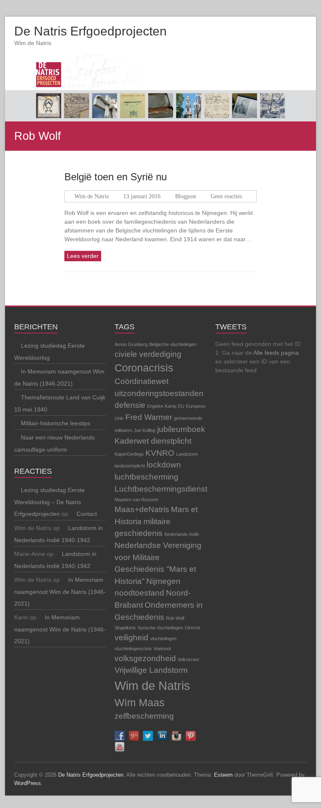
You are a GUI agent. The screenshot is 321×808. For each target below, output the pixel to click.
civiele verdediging (148, 354)
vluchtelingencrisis (133, 648)
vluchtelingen (163, 638)
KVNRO (159, 453)
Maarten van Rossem (136, 499)
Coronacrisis (144, 368)
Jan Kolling (144, 430)
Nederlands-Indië (181, 534)
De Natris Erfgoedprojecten (90, 31)
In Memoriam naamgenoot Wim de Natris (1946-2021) (60, 591)
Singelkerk (125, 627)
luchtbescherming (146, 476)
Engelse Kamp (161, 406)
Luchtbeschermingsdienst (161, 489)
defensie (130, 405)
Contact (86, 513)
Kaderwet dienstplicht (153, 441)
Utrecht (192, 627)
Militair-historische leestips (55, 423)
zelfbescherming (144, 716)
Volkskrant (188, 659)
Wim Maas (140, 702)
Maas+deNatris (142, 509)
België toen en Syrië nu (115, 176)
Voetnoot (162, 648)
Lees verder (83, 255)
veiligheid (131, 637)
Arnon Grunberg (131, 344)
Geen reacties (226, 196)
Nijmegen (163, 581)
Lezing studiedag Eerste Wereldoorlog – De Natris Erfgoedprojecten (49, 502)
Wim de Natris (91, 196)
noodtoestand (139, 592)
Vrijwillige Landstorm (151, 670)
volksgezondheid (145, 658)
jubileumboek (181, 429)
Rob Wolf (175, 618)
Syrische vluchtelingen (160, 627)
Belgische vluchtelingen (172, 344)
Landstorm (187, 454)
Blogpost (185, 196)
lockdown (164, 464)
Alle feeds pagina (276, 352)
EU (181, 406)
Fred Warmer (148, 417)
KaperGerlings (129, 454)
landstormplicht (130, 465)
